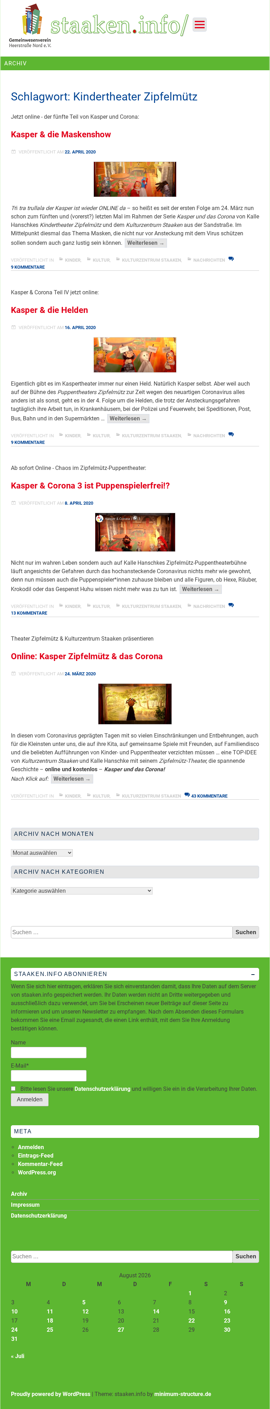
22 (191, 1320)
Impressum (25, 1204)
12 (85, 1311)
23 (227, 1320)
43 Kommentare (209, 796)
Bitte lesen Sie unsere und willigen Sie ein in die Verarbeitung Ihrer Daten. (138, 1089)
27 (121, 1329)
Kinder (73, 260)
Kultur (101, 260)
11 (50, 1311)
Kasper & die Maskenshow (61, 134)
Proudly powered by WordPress (50, 1394)
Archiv (19, 1194)
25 (50, 1329)
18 (50, 1320)
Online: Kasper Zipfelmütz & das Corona (87, 656)
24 (14, 1329)
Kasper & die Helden (49, 310)
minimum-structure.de (182, 1394)
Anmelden (31, 1147)
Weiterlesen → (147, 243)
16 (227, 1311)
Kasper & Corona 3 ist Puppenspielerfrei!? (90, 486)
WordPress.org (37, 1172)
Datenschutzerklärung (102, 1089)
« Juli (17, 1356)
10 (14, 1311)
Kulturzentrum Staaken (151, 260)
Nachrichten (209, 260)
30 (227, 1329)
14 (156, 1311)
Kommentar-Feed (40, 1164)
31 (14, 1339)
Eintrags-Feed (35, 1155)
